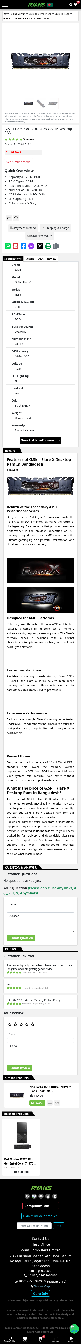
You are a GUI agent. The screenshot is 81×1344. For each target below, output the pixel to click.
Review (51, 258)
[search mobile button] (71, 4)
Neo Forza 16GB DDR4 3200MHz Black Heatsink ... (50, 1089)
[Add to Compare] (34, 1131)
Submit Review (19, 1068)
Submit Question (21, 938)
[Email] (15, 246)
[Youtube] (41, 1196)
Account (71, 1341)
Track (58, 1226)
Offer (25, 1341)
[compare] (9, 218)
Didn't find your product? (40, 1216)
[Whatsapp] (8, 246)
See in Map (42, 1286)
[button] (56, 246)
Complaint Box (36, 1206)
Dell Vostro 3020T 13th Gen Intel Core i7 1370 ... (20, 1161)
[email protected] (40, 1270)
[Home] (4, 13)
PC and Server (17, 13)
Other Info (40, 1293)
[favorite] (16, 218)
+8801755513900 (30, 1281)
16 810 (32, 1275)
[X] (40, 246)
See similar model (18, 162)
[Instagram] (47, 1196)
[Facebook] (23, 246)
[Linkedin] (54, 1196)
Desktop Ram (61, 13)
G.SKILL (7, 18)
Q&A (40, 258)
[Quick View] (34, 1146)
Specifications (13, 258)
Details (29, 258)
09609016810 (47, 1275)
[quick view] (57, 1103)
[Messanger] (31, 246)
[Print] (48, 246)
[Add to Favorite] (34, 1138)
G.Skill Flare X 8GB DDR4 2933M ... (33, 18)
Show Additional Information (40, 440)
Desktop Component (39, 13)
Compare (55, 1341)
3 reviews (28, 139)
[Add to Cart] (34, 1123)
